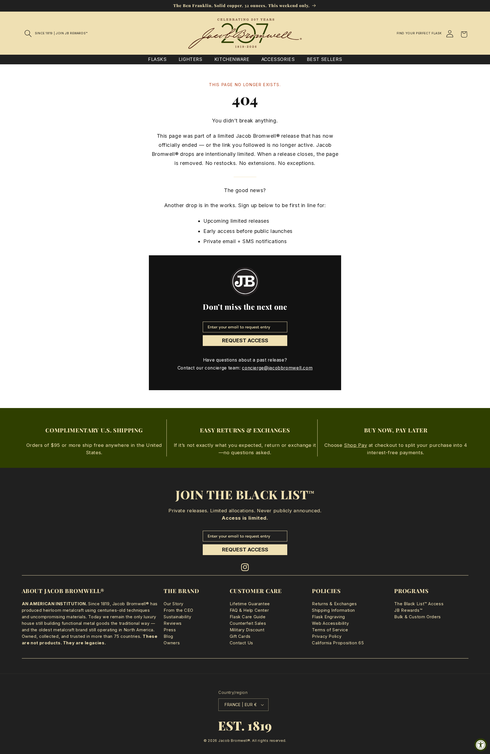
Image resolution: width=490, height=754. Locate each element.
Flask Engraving (328, 616)
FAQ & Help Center (249, 610)
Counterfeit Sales (248, 623)
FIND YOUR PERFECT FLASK (419, 33)
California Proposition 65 (338, 642)
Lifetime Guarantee (250, 603)
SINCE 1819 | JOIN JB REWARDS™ (61, 33)
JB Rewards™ (408, 610)
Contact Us (241, 642)
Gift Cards (240, 636)
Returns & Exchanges (334, 603)
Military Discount (247, 629)
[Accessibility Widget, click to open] (480, 744)
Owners (172, 642)
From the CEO (178, 610)
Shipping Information (333, 610)
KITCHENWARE (232, 59)
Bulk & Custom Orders (417, 616)
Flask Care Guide (248, 616)
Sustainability (177, 616)
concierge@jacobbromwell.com (277, 368)
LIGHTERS (190, 59)
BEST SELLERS (324, 59)
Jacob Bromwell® (234, 741)
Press (170, 629)
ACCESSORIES (278, 59)
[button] (28, 33)
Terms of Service (330, 629)
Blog (168, 636)
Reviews (172, 623)
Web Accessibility (330, 623)
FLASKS (157, 59)
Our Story (173, 603)
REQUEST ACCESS (245, 340)
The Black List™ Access (418, 603)
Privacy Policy (326, 636)
